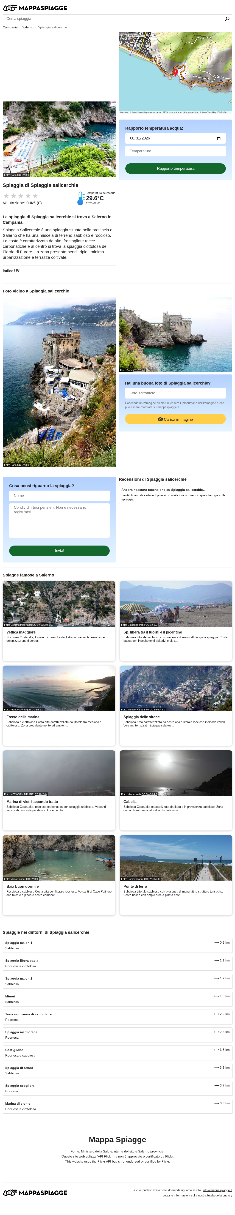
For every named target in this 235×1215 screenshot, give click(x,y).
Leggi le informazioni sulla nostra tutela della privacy (197, 1195)
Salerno (28, 27)
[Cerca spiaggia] (227, 19)
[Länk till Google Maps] (175, 73)
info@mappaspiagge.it (217, 1190)
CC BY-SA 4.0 (149, 794)
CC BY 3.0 (23, 175)
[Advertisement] (59, 67)
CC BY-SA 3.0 (40, 624)
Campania (10, 27)
